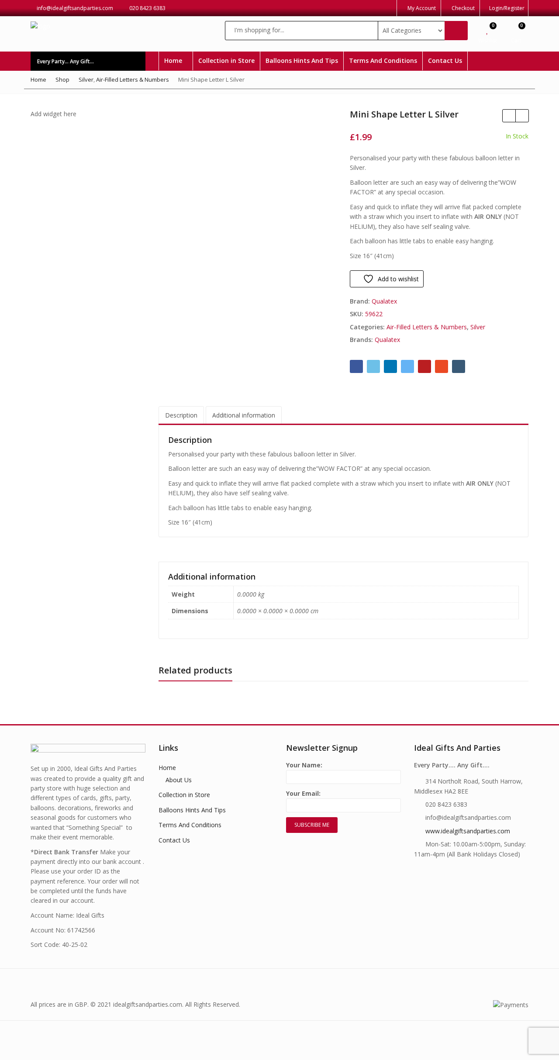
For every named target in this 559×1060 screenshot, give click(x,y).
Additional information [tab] (243, 415)
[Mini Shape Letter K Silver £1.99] (508, 115)
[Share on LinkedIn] (390, 366)
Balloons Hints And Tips (302, 60)
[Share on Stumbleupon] (441, 366)
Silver (477, 327)
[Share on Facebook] (356, 366)
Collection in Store (226, 60)
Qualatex (384, 301)
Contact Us (445, 60)
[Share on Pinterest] (424, 366)
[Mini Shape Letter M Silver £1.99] (521, 115)
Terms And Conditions (383, 60)
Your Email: (303, 793)
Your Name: (304, 765)
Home (174, 60)
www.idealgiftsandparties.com (467, 831)
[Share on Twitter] (373, 366)
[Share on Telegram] (407, 366)
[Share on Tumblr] (458, 366)
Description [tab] (181, 415)
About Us (179, 780)
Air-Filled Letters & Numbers (426, 327)
